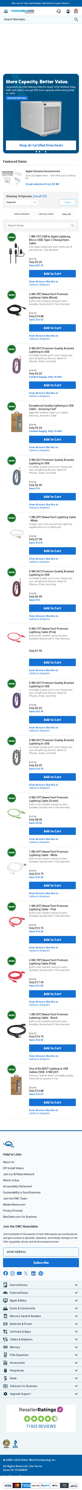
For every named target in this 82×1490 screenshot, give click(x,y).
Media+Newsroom (14, 1204)
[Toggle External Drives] (76, 1292)
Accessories (17, 1362)
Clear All (66, 214)
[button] (36, 151)
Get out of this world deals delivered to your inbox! (41, 3)
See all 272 (40, 196)
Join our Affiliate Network (18, 1174)
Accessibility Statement (17, 1186)
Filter (67, 202)
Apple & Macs (18, 1300)
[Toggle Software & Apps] (76, 1331)
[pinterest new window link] (41, 1273)
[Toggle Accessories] (76, 1362)
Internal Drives (18, 1285)
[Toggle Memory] (76, 1347)
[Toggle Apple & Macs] (76, 1300)
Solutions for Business (23, 1386)
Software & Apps (20, 1331)
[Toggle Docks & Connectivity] (76, 1308)
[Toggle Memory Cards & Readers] (76, 1316)
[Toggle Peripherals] (76, 1370)
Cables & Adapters (22, 214)
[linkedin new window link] (33, 1273)
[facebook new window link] (5, 1273)
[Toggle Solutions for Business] (76, 1386)
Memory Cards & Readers (25, 1316)
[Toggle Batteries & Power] (76, 1323)
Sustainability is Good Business (22, 1192)
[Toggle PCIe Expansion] (76, 1355)
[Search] (76, 19)
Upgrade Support (20, 1393)
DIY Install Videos (13, 1168)
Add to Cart (52, 274)
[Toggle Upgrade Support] (76, 1393)
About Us (8, 1162)
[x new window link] (26, 1273)
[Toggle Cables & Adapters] (76, 1339)
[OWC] (9, 1146)
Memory (15, 1347)
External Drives (19, 1292)
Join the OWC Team (15, 1198)
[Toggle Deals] (76, 1378)
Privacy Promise (13, 1210)
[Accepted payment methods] (41, 1486)
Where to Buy (11, 1180)
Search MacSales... (15, 19)
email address (16, 1252)
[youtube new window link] (19, 1273)
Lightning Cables (46, 214)
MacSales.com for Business (20, 1216)
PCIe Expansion (19, 1354)
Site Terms (35, 1466)
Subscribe (41, 1263)
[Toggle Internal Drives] (76, 1285)
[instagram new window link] (12, 1273)
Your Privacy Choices (15, 1476)
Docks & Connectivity (22, 1308)
